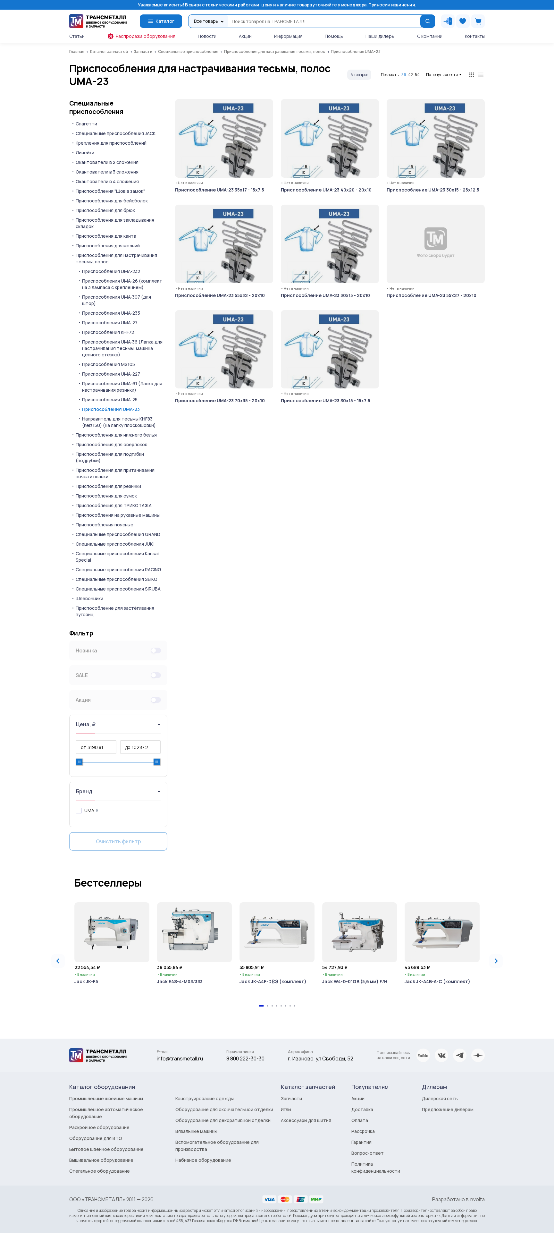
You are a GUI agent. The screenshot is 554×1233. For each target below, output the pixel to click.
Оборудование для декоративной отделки (223, 1120)
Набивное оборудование (203, 1160)
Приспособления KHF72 (108, 332)
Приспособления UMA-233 (111, 313)
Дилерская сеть (440, 1098)
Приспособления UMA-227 (111, 374)
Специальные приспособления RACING (118, 569)
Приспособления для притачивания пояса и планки (115, 473)
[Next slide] (496, 961)
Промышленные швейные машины (106, 1098)
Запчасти (291, 1098)
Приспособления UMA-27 (110, 322)
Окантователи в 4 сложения (107, 181)
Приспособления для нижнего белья (116, 435)
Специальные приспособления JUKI (115, 544)
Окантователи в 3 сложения (107, 172)
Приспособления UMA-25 (110, 399)
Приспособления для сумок (106, 496)
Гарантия (361, 1142)
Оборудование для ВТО (95, 1138)
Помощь (334, 36)
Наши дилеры (380, 36)
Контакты (475, 36)
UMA (89, 810)
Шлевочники (89, 598)
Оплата (359, 1120)
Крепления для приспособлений (111, 143)
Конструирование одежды (204, 1098)
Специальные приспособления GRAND (118, 534)
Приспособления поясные (104, 525)
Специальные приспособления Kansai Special (117, 556)
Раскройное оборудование (99, 1127)
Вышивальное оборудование (101, 1160)
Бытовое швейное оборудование (106, 1149)
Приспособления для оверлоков (111, 444)
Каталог (164, 21)
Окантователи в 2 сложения (107, 162)
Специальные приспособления (96, 107)
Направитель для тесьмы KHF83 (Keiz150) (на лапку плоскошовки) (119, 422)
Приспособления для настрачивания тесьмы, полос (116, 258)
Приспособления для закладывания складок (115, 223)
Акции (245, 36)
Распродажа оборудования (145, 36)
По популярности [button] (442, 74)
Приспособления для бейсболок (112, 201)
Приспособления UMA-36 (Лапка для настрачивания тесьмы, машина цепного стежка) (122, 348)
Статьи (77, 36)
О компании (429, 36)
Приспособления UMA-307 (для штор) (116, 300)
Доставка (362, 1109)
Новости (207, 36)
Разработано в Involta (458, 1199)
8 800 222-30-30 (245, 1058)
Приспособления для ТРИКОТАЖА (114, 505)
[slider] (79, 762)
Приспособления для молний (108, 245)
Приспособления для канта (106, 236)
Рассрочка (363, 1131)
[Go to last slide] (58, 961)
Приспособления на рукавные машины (118, 515)
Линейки (85, 152)
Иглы (286, 1109)
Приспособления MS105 (108, 364)
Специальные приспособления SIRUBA (118, 589)
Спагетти (86, 124)
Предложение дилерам (448, 1109)
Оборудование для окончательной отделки (224, 1109)
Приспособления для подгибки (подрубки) (110, 457)
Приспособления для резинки (108, 486)
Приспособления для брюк (105, 210)
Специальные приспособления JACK (115, 133)
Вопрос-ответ (367, 1153)
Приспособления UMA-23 (111, 409)
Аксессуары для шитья (306, 1120)
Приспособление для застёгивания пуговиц (115, 611)
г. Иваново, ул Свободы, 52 (320, 1058)
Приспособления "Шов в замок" (110, 191)
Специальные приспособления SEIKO (116, 579)
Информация (288, 36)
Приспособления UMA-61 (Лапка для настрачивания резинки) (122, 386)
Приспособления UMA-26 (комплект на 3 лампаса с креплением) (122, 284)
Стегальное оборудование (99, 1171)
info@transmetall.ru (180, 1058)
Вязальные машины (196, 1131)
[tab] (261, 1006)
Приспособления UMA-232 (111, 271)
